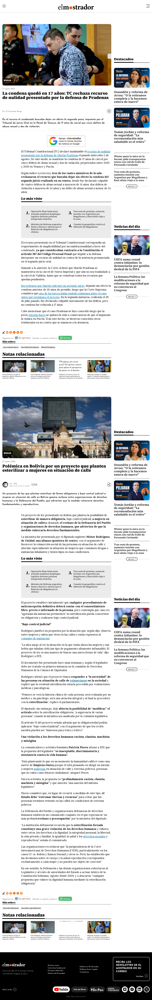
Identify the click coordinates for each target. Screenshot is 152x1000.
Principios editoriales (55, 970)
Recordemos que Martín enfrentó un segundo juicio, (53, 285)
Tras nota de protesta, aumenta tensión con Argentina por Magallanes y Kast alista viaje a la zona (89, 215)
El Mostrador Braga (14, 111)
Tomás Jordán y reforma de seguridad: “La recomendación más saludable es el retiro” (131, 137)
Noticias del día (127, 226)
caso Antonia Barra (10, 347)
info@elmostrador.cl (21, 973)
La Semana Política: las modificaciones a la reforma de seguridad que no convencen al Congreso (131, 283)
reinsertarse (78, 680)
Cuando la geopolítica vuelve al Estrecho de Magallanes (89, 225)
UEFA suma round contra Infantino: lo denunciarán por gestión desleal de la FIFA (131, 264)
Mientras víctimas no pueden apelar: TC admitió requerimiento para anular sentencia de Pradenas (98, 376)
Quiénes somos (53, 965)
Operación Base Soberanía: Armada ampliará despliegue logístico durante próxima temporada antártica (45, 215)
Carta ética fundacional (56, 967)
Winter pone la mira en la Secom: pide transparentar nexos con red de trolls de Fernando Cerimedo (130, 160)
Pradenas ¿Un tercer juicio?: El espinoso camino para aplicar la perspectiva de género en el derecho (71, 376)
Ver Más (131, 186)
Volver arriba (7, 989)
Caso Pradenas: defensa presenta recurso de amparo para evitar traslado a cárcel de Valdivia (41, 376)
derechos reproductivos (31, 908)
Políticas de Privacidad (56, 973)
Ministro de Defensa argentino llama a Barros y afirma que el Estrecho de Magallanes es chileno (46, 228)
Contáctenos (84, 971)
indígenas (39, 769)
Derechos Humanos (11, 908)
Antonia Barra (36, 315)
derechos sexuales (94, 836)
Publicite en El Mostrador (89, 966)
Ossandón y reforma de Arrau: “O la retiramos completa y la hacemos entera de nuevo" (131, 97)
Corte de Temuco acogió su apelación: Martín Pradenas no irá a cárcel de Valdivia (14, 376)
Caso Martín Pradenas (30, 347)
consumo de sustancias (35, 638)
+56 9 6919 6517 (7, 973)
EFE (15, 483)
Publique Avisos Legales (89, 969)
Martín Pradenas (48, 347)
